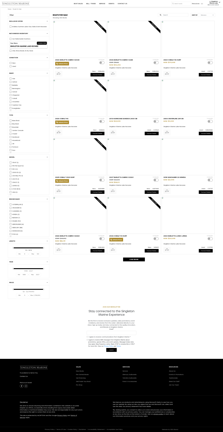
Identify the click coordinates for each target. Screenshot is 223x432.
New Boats (80, 371)
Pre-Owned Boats (82, 374)
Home (9, 9)
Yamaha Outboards (130, 378)
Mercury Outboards (130, 374)
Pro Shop (79, 385)
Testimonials (173, 378)
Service (125, 371)
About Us (172, 371)
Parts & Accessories (130, 381)
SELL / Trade (91, 3)
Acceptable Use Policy (115, 429)
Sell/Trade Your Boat (83, 381)
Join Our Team (174, 385)
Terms (119, 346)
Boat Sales (78, 3)
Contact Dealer (97, 75)
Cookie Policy (72, 429)
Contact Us (122, 3)
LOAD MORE (134, 259)
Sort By (195, 15)
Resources (195, 3)
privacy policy (158, 414)
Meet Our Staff (174, 381)
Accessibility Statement (96, 429)
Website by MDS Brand (170, 429)
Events (111, 3)
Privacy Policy (108, 346)
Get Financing (81, 378)
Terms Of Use (61, 429)
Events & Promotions (176, 374)
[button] (56, 55)
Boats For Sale (17, 9)
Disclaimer (82, 429)
